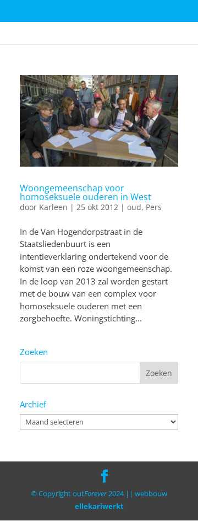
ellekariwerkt (99, 506)
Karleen (53, 207)
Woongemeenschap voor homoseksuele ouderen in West (85, 192)
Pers (154, 207)
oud (134, 207)
